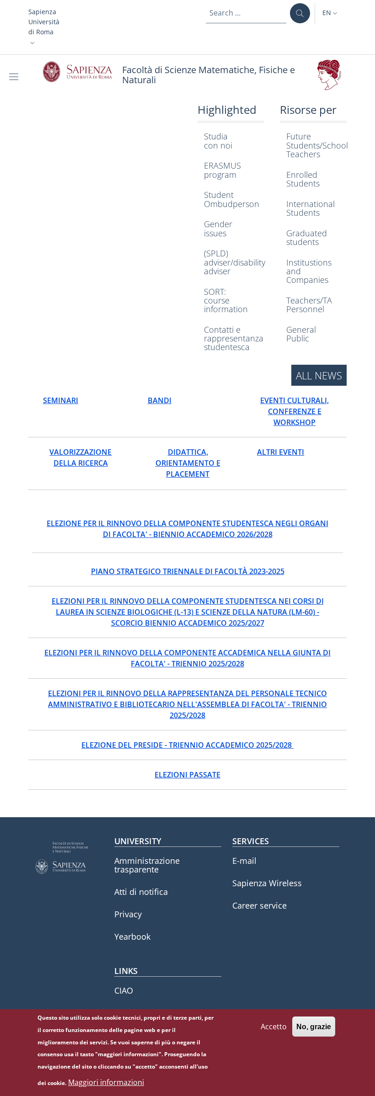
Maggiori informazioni (106, 1082)
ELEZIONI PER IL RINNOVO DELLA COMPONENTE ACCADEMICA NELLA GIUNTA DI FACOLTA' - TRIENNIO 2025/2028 (187, 658)
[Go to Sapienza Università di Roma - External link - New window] (82, 72)
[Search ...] (300, 13)
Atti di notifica (141, 891)
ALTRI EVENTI (280, 452)
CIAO (123, 990)
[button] (43, 27)
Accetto (274, 1027)
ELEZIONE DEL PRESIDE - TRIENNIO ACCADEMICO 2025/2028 (187, 745)
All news (319, 375)
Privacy (128, 914)
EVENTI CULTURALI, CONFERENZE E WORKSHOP (294, 411)
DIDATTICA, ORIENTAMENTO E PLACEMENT (187, 463)
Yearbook (132, 936)
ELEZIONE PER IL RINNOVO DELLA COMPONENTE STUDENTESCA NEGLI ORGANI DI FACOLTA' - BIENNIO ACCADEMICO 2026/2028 (187, 528)
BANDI (159, 400)
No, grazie (313, 1027)
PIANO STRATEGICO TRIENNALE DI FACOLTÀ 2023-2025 (187, 571)
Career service (259, 905)
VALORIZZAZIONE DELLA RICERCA (80, 457)
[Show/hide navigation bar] (15, 77)
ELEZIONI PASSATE (187, 775)
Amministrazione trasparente (147, 865)
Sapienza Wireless (267, 883)
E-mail (244, 860)
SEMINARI (60, 400)
